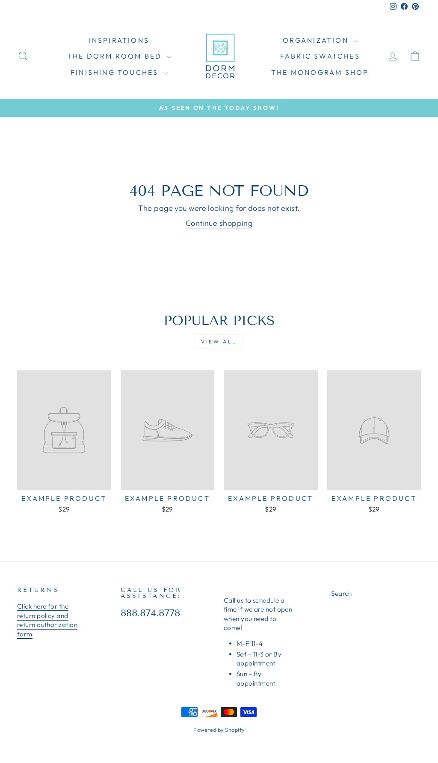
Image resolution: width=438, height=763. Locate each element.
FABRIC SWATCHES (320, 56)
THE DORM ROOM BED (116, 56)
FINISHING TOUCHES (116, 72)
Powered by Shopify (218, 729)
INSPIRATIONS (119, 40)
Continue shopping (219, 223)
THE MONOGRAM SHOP (320, 72)
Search (341, 593)
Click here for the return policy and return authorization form (47, 620)
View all (219, 341)
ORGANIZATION (317, 40)
